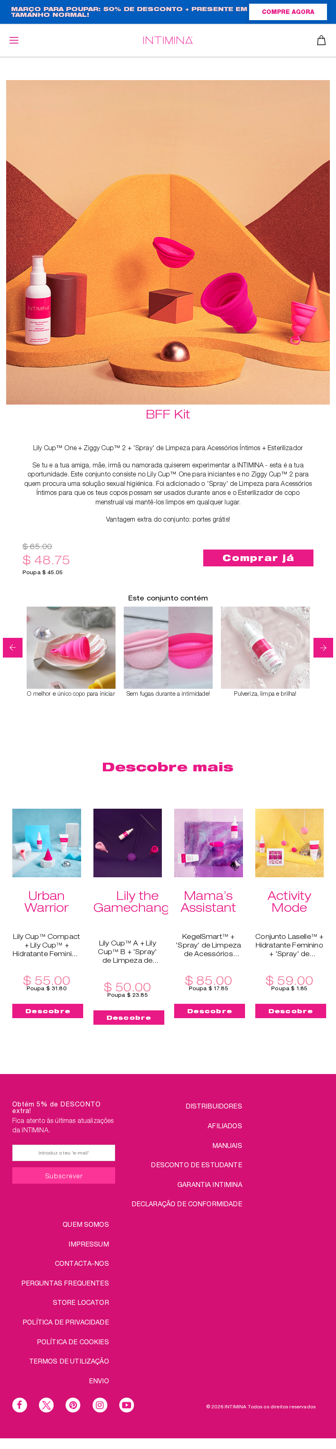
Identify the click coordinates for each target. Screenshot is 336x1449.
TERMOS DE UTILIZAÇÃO (69, 1361)
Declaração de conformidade (187, 1204)
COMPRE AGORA (288, 13)
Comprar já (258, 558)
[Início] (168, 40)
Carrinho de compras (321, 40)
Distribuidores (214, 1106)
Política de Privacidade (66, 1322)
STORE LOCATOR (81, 1302)
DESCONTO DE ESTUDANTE (196, 1164)
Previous (13, 648)
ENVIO (99, 1381)
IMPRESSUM (88, 1244)
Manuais (227, 1145)
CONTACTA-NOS (82, 1263)
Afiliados (225, 1125)
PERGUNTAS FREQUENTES (65, 1283)
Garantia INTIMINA (209, 1184)
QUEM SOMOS (86, 1224)
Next (323, 648)
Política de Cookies (73, 1342)
